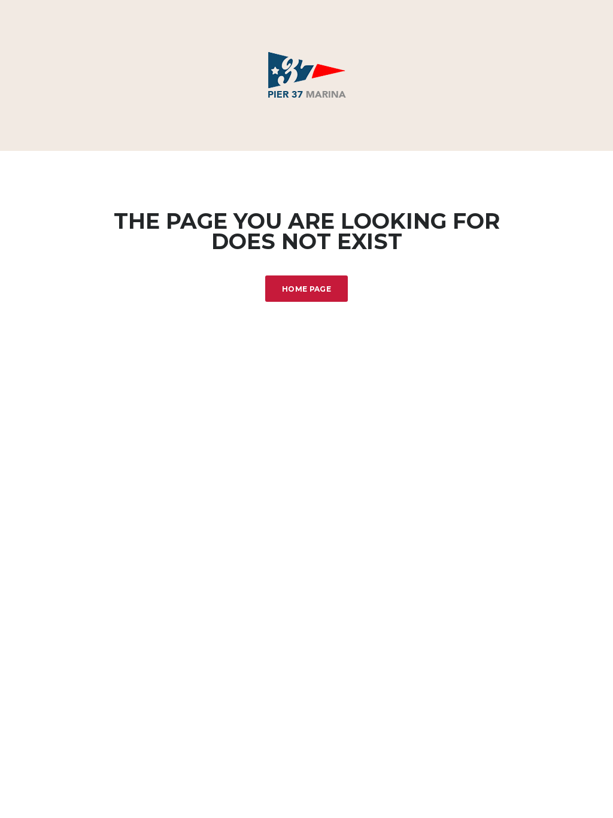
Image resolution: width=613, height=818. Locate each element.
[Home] (307, 74)
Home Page (306, 288)
